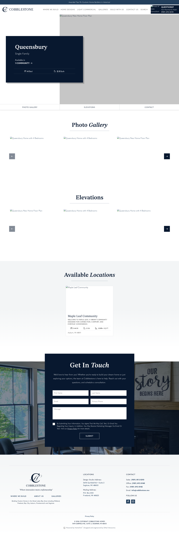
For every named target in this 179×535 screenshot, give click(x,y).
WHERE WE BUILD (18, 496)
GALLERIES (56, 496)
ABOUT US (39, 496)
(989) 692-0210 (137, 479)
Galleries (103, 9)
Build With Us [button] (117, 9)
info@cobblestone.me (141, 490)
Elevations (89, 107)
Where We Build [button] (50, 9)
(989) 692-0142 (136, 486)
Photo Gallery (29, 107)
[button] (12, 156)
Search (144, 9)
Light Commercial (86, 9)
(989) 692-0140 (138, 483)
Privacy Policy (72, 429)
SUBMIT (89, 435)
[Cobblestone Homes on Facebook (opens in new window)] (128, 501)
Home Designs (68, 9)
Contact (149, 107)
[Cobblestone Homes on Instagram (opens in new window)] (133, 501)
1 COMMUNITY (22, 63)
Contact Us (132, 9)
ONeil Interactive (109, 528)
